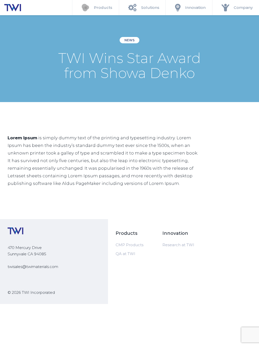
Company (243, 7)
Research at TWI (178, 244)
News (129, 40)
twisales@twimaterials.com (33, 266)
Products (103, 7)
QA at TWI (125, 253)
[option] (129, 58)
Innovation (195, 7)
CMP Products (129, 244)
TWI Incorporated (38, 292)
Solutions (150, 7)
